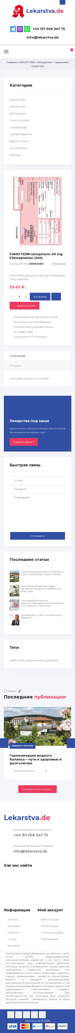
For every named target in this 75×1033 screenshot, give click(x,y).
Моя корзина (49, 939)
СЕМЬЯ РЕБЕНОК (21, 134)
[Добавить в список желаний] (56, 296)
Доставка (13, 926)
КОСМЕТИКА (18, 148)
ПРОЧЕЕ (15, 155)
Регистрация (49, 926)
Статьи (12, 939)
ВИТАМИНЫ (18, 113)
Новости (13, 932)
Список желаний (52, 932)
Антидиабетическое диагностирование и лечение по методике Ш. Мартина (42, 603)
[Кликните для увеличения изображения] (38, 211)
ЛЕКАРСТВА (17, 99)
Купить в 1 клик (26, 305)
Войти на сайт (50, 919)
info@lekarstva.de (30, 851)
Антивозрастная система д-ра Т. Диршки (42, 616)
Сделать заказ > (23, 441)
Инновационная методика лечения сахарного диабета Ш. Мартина (41, 588)
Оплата (12, 919)
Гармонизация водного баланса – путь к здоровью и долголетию (43, 572)
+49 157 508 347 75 (30, 835)
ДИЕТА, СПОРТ (19, 141)
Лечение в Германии (22, 746)
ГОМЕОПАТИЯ (19, 120)
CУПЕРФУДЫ (18, 127)
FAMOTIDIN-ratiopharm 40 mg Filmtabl (34, 660)
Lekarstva (45, 11)
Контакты (13, 945)
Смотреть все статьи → (37, 789)
